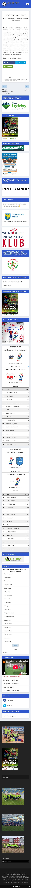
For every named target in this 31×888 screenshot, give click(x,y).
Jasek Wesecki (8, 577)
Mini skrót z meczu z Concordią (11, 676)
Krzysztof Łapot (8, 584)
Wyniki (15, 649)
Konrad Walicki (8, 627)
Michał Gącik (7, 609)
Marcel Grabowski (9, 574)
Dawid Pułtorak (8, 623)
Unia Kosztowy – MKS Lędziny (11, 690)
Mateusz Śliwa (8, 599)
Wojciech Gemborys (9, 613)
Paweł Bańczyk (8, 602)
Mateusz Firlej (8, 641)
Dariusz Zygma (8, 581)
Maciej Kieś (7, 606)
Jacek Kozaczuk (8, 620)
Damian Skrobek (8, 634)
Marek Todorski (8, 630)
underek (9, 18)
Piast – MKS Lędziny (8, 687)
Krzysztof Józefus (8, 591)
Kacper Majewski (8, 595)
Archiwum (5, 652)
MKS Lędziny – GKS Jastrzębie (11, 683)
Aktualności (24, 18)
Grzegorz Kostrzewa (9, 616)
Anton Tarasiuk (8, 638)
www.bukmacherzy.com (9, 716)
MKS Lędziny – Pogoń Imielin (10, 680)
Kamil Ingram (8, 588)
